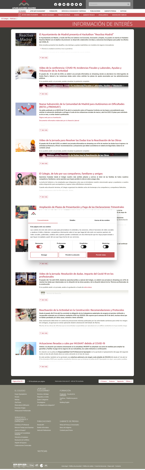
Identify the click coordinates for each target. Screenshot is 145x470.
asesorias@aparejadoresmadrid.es (60, 296)
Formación (53, 11)
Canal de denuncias (100, 466)
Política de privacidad (75, 466)
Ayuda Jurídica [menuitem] (103, 15)
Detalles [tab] (72, 220)
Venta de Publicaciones (44, 430)
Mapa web (111, 466)
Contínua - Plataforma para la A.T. (68, 398)
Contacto (118, 466)
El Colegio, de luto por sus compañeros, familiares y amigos (71, 173)
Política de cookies (88, 466)
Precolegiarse (41, 402)
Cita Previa (18, 402)
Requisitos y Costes (43, 397)
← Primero (103, 381)
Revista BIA (40, 425)
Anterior (112, 381)
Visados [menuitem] (76, 15)
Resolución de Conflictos (22, 440)
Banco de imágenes (65, 427)
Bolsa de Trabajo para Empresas (24, 427)
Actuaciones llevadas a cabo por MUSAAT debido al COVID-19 (72, 343)
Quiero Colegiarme (42, 399)
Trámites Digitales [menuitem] (64, 15)
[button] (18, 381)
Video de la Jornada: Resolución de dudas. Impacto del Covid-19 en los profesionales (76, 275)
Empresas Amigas (20, 408)
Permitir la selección (72, 255)
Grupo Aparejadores (21, 394)
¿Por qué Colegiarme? (37, 11)
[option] (22, 11)
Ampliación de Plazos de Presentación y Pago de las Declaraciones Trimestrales (81, 206)
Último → (129, 381)
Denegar (44, 255)
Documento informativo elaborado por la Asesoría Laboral (59, 120)
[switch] (61, 246)
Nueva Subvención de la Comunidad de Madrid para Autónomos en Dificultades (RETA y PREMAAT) (81, 105)
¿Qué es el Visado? (20, 430)
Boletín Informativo (43, 427)
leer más (45, 57)
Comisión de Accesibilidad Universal (22, 433)
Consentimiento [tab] (42, 220)
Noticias (123, 11)
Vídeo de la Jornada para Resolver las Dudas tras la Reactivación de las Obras (80, 140)
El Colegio (22, 11)
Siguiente (120, 381)
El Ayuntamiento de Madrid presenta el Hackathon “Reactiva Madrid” (76, 34)
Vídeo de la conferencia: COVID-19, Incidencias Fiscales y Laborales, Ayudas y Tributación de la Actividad (80, 69)
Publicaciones (95, 11)
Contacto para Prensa (66, 430)
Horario (17, 397)
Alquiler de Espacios (21, 442)
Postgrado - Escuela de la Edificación (67, 394)
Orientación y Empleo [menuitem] (119, 15)
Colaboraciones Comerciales (23, 445)
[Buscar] (128, 4)
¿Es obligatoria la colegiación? (46, 405)
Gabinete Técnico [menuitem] (89, 15)
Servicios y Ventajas (43, 394)
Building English (64, 402)
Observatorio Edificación (22, 405)
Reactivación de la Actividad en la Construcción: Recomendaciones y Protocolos (81, 309)
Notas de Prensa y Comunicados (69, 425)
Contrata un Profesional (22, 425)
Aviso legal (65, 466)
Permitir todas (101, 255)
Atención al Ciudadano (21, 437)
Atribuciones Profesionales (23, 410)
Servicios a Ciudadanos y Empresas (74, 11)
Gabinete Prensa (110, 11)
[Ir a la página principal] (24, 4)
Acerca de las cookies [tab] (102, 220)
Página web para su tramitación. (50, 117)
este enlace (88, 287)
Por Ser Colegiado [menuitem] (48, 15)
